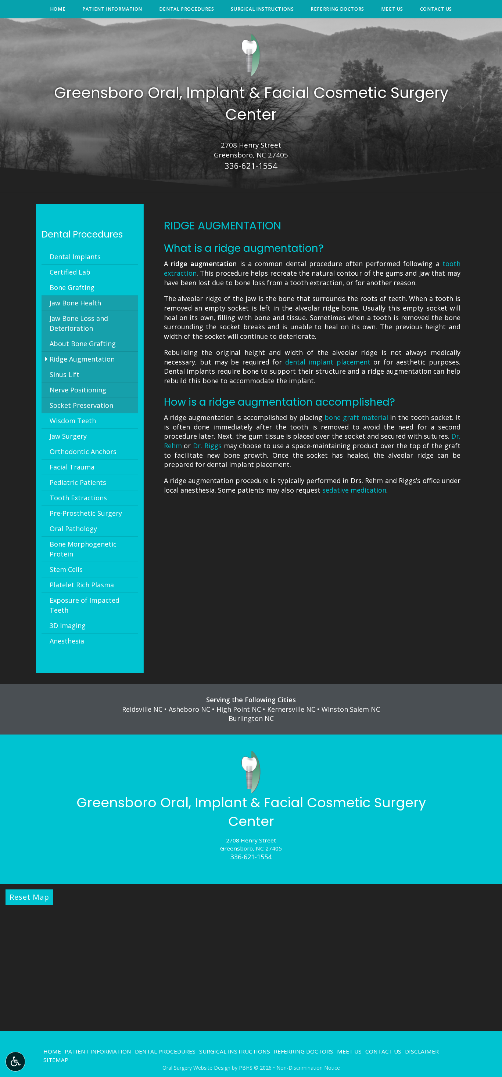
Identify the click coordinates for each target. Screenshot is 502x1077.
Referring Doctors (337, 9)
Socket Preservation (81, 405)
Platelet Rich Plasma (82, 584)
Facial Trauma (72, 467)
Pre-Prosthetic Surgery (86, 513)
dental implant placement (327, 362)
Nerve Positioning (78, 389)
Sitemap (55, 1059)
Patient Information (112, 9)
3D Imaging (68, 625)
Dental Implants (75, 256)
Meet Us (392, 9)
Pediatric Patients (78, 482)
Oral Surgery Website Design (196, 1067)
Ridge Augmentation (82, 359)
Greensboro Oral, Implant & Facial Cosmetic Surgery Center (251, 812)
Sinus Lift (64, 374)
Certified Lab (70, 272)
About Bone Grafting (83, 343)
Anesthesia (67, 641)
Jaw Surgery (68, 436)
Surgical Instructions (262, 9)
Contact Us (436, 9)
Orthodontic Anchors (83, 451)
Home (58, 9)
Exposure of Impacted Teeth (84, 605)
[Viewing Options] (15, 1061)
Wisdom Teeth (73, 420)
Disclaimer (422, 1051)
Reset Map (29, 897)
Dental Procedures (186, 9)
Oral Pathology (73, 528)
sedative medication (354, 490)
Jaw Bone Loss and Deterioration (79, 323)
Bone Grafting (72, 287)
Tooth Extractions (78, 497)
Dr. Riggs (207, 445)
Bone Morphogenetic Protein (83, 549)
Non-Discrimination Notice (308, 1067)
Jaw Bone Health (75, 302)
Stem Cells (66, 569)
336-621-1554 (251, 165)
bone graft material (356, 417)
